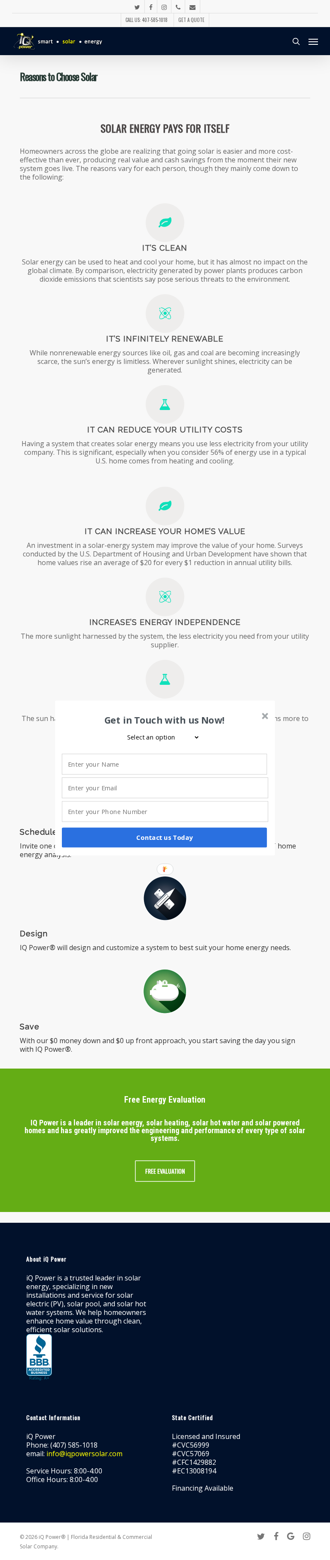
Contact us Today (164, 837)
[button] (164, 720)
